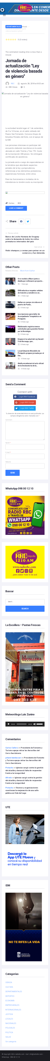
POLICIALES (10, 1028)
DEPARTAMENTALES (13, 26)
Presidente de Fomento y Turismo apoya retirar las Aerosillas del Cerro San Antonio (23, 750)
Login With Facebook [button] (27, 397)
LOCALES (9, 1019)
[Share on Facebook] (21, 221)
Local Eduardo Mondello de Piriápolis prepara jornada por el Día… (31, 353)
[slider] (40, 724)
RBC (12, 83)
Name (8, 443)
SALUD (8, 1037)
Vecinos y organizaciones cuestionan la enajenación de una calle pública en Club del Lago (21, 790)
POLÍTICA (9, 1032)
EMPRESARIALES (12, 1005)
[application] (25, 724)
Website (8, 462)
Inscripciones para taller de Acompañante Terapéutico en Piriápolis (29, 316)
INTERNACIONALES (13, 1010)
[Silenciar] (34, 724)
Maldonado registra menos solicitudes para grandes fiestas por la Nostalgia (31, 329)
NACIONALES (10, 1023)
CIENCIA (8, 982)
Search (25, 609)
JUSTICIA (9, 1014)
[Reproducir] (8, 724)
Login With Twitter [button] (27, 408)
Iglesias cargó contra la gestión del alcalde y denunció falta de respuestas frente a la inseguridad (24, 770)
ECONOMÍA (10, 1001)
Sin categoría (10, 1042)
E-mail (8, 452)
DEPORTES (9, 996)
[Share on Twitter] (28, 221)
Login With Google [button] (27, 402)
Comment (8, 420)
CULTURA (9, 987)
